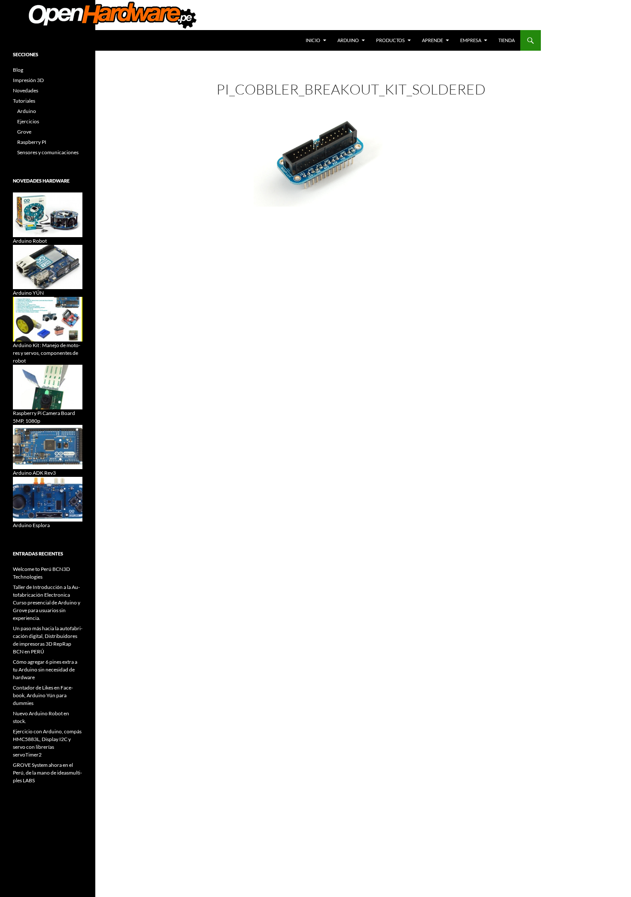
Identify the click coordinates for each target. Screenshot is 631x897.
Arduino (348, 40)
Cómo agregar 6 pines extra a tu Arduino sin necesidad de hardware (45, 669)
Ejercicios (28, 121)
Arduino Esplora (31, 525)
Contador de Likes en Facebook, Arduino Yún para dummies (43, 695)
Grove (24, 131)
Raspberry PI (31, 142)
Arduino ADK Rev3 (34, 473)
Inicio (313, 40)
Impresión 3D (28, 80)
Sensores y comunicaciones (48, 152)
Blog (18, 70)
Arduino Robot (30, 241)
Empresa (470, 40)
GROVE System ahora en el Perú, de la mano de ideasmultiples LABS (47, 773)
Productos (390, 40)
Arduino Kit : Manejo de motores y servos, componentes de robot (46, 353)
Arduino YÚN (28, 293)
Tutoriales (24, 101)
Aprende (432, 40)
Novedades (25, 90)
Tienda (506, 40)
